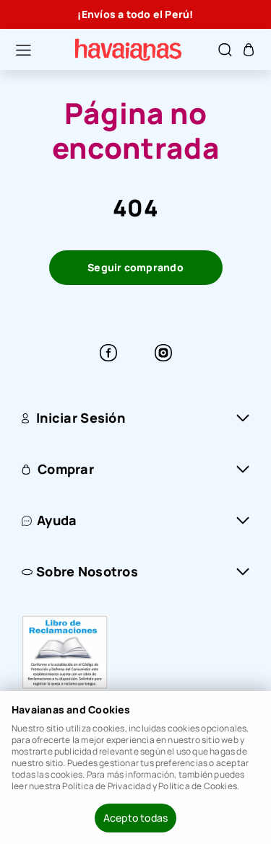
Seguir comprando (135, 267)
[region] (135, 14)
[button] (15, 50)
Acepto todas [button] (135, 818)
